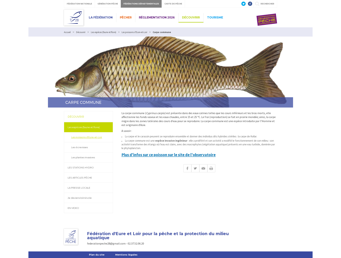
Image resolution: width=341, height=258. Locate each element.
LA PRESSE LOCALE (79, 187)
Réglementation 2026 (157, 17)
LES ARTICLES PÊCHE (80, 177)
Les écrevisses (79, 147)
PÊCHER (126, 17)
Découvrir (191, 17)
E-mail (203, 168)
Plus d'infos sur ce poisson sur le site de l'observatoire (168, 154)
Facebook (187, 168)
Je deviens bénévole (80, 197)
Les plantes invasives (83, 157)
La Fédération (101, 17)
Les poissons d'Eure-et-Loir (86, 137)
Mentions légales (126, 254)
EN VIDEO (73, 208)
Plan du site (96, 254)
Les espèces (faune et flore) (84, 127)
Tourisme (215, 17)
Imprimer (211, 168)
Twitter (195, 168)
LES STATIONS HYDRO (81, 167)
